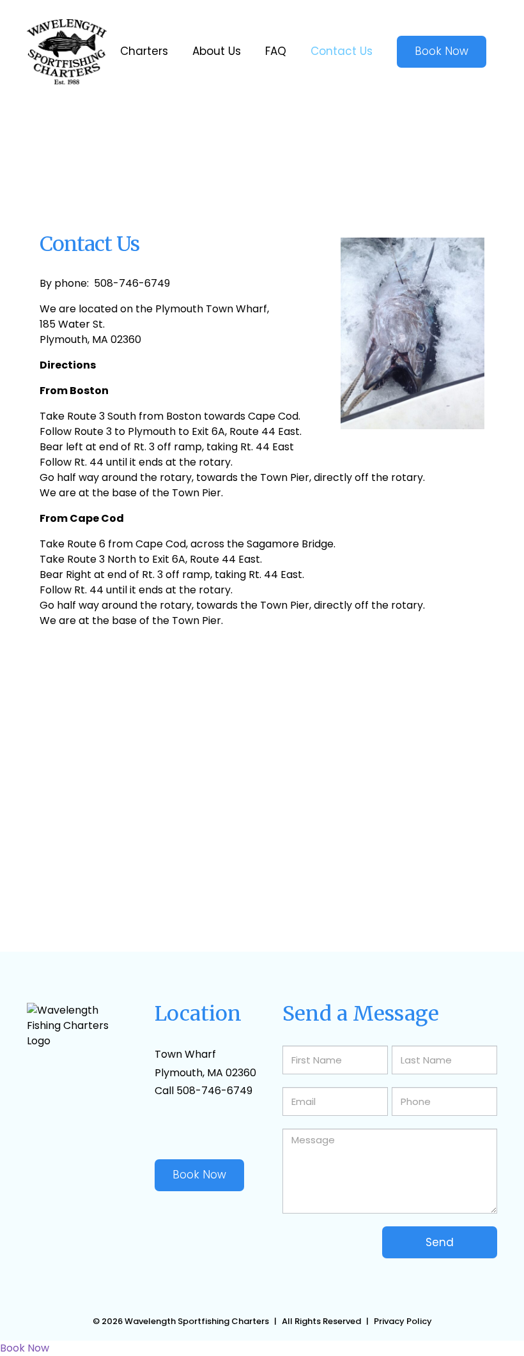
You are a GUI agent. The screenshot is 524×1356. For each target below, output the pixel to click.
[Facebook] (160, 1130)
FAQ (275, 51)
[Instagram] (218, 1130)
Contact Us (342, 51)
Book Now (199, 1174)
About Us (216, 51)
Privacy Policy (403, 1321)
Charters (144, 51)
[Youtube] (189, 1130)
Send (440, 1242)
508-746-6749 (214, 1090)
